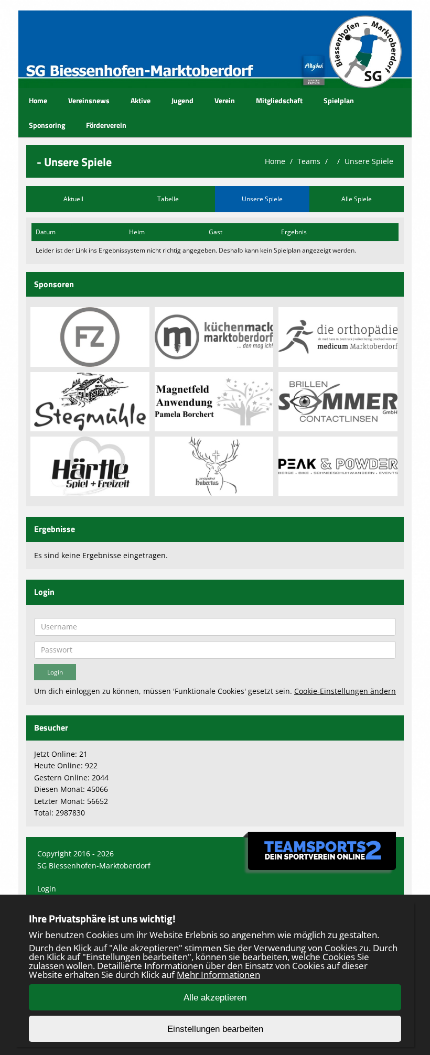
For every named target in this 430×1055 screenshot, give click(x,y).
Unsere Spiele (369, 161)
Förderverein (106, 124)
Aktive (140, 100)
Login (46, 889)
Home (38, 100)
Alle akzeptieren (215, 998)
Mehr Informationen (218, 975)
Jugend (182, 100)
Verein (224, 100)
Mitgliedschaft (279, 100)
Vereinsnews (89, 100)
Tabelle (168, 198)
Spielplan (339, 100)
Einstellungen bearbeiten (215, 1029)
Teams (308, 161)
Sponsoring (47, 124)
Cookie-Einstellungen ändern (345, 691)
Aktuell (73, 198)
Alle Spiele (356, 198)
